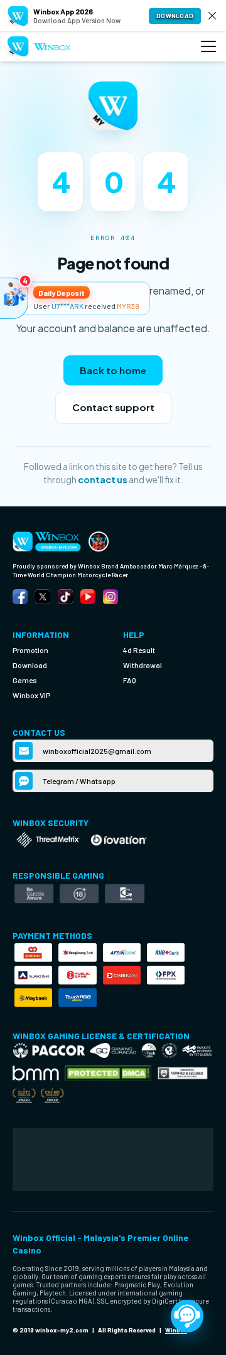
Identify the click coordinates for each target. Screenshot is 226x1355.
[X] (42, 596)
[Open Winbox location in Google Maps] (113, 1159)
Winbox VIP (31, 695)
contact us (102, 479)
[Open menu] (208, 46)
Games (25, 680)
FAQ (129, 680)
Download (174, 15)
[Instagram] (110, 596)
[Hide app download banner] (212, 15)
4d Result (139, 650)
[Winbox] (39, 46)
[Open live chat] (187, 1316)
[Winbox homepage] (99, 541)
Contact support (113, 407)
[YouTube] (87, 596)
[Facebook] (20, 596)
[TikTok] (65, 596)
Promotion (30, 650)
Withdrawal (142, 665)
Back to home (113, 370)
